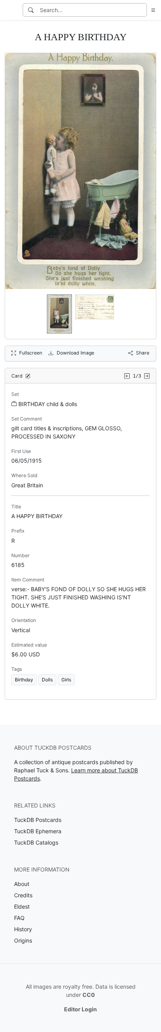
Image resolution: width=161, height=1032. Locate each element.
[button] (151, 10)
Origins (23, 940)
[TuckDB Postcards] (10, 10)
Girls (66, 680)
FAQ (19, 917)
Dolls (47, 680)
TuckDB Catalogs (36, 842)
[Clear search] (141, 10)
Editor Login (80, 1009)
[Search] (31, 10)
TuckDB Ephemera (37, 831)
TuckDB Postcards (37, 819)
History (23, 929)
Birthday (24, 680)
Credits (23, 895)
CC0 (88, 994)
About (21, 883)
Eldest (22, 906)
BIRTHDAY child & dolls (47, 404)
